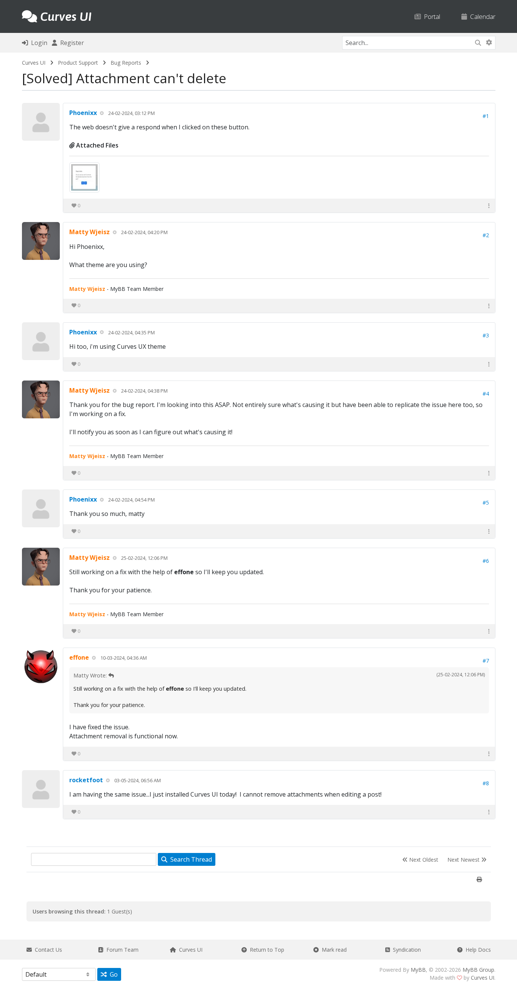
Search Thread (189, 859)
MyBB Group (478, 969)
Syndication (405, 949)
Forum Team (121, 949)
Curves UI (33, 62)
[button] (489, 206)
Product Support (78, 62)
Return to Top (265, 949)
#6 (486, 560)
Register (70, 43)
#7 (486, 660)
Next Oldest (423, 859)
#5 (486, 502)
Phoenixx (83, 113)
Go (112, 974)
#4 (486, 393)
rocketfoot (86, 780)
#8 (486, 783)
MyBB (418, 969)
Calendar (481, 16)
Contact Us (47, 949)
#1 (486, 116)
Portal (430, 16)
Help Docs (476, 949)
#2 (486, 235)
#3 (486, 335)
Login (37, 43)
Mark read (333, 949)
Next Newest (464, 859)
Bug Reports (126, 62)
